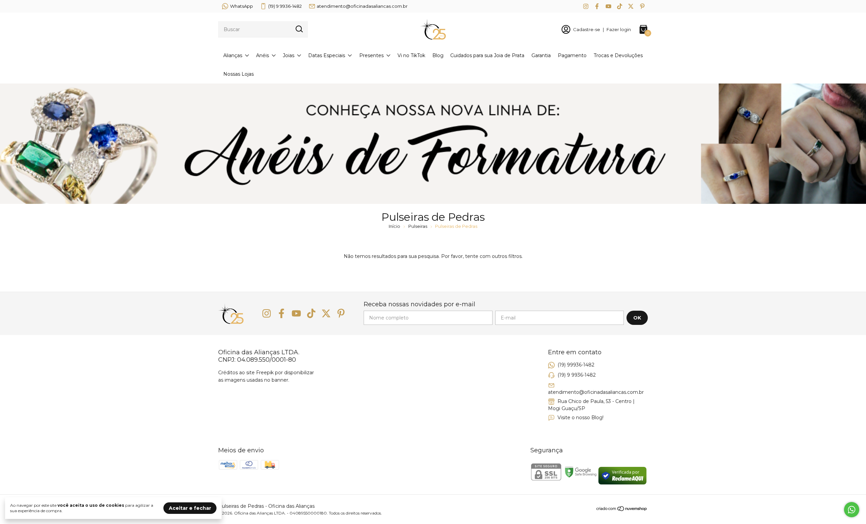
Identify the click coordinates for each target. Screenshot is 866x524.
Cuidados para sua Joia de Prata (487, 55)
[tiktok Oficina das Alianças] (619, 6)
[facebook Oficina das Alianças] (596, 6)
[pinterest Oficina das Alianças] (642, 6)
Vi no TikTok (411, 55)
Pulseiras (417, 226)
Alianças (232, 55)
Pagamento (572, 55)
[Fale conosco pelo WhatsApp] (851, 509)
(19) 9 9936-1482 (285, 6)
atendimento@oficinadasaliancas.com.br (362, 6)
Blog (437, 55)
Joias (288, 55)
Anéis (262, 55)
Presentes (371, 55)
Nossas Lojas (238, 74)
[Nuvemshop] (622, 510)
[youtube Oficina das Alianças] (608, 6)
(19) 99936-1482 (575, 365)
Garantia (541, 55)
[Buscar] (298, 29)
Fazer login (619, 29)
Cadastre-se (586, 29)
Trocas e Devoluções (618, 55)
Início (394, 226)
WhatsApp (241, 6)
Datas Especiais (326, 55)
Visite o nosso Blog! (580, 417)
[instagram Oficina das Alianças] (585, 6)
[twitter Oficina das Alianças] (630, 6)
